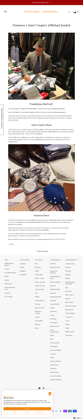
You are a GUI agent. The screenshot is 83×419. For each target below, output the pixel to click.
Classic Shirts (39, 274)
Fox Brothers (54, 346)
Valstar (67, 324)
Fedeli (52, 335)
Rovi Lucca (68, 291)
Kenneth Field (54, 372)
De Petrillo (53, 319)
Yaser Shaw (68, 335)
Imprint (7, 280)
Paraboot (68, 267)
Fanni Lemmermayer (54, 331)
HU (5, 11)
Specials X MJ (69, 309)
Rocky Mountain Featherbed (70, 283)
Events (7, 276)
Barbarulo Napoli (55, 282)
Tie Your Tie (69, 317)
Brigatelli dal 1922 (55, 297)
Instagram (23, 271)
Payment (7, 293)
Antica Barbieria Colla (55, 277)
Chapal (52, 308)
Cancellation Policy (10, 272)
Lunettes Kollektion (56, 379)
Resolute (68, 274)
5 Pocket (37, 304)
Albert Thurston (55, 267)
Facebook (23, 263)
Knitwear (37, 324)
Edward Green (54, 326)
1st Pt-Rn (53, 263)
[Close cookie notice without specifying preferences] (50, 393)
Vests (36, 328)
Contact (7, 269)
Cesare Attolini (54, 304)
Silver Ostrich (69, 302)
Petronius (68, 271)
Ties (36, 293)
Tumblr (22, 267)
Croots (52, 315)
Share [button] (12, 244)
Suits (36, 263)
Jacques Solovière (55, 361)
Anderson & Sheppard (53, 272)
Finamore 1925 (54, 343)
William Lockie (69, 332)
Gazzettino (23, 274)
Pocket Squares (39, 300)
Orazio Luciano (70, 263)
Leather (37, 297)
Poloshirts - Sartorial (38, 312)
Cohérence (53, 311)
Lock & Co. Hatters (55, 376)
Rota (66, 287)
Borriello (52, 286)
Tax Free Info (8, 296)
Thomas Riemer (70, 313)
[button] (70, 12)
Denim (37, 271)
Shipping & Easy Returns (9, 264)
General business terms (10, 288)
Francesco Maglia (55, 350)
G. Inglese (53, 354)
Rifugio (67, 278)
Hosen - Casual (39, 278)
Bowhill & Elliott (55, 289)
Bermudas (38, 267)
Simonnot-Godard (70, 306)
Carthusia (53, 300)
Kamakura (53, 368)
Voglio (67, 328)
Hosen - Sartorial (40, 282)
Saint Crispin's (69, 295)
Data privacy (8, 284)
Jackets (37, 317)
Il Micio (52, 357)
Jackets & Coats (40, 286)
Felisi (51, 339)
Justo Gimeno (54, 365)
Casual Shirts (39, 321)
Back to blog (42, 251)
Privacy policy (8, 396)
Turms (67, 321)
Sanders (67, 298)
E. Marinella (53, 322)
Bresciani (53, 293)
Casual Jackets (39, 289)
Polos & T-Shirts (40, 308)
